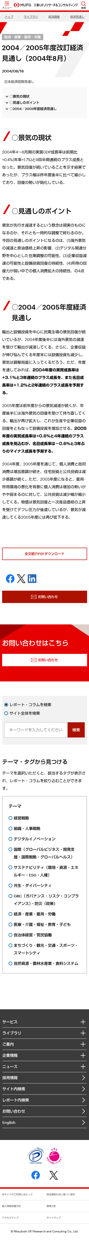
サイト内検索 (13, 1089)
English (8, 1122)
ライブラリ (31, 16)
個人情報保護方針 (11, 1206)
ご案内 (8, 1044)
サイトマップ (54, 1217)
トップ (9, 16)
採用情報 (10, 1077)
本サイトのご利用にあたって (17, 1194)
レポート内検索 (15, 1100)
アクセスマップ (10, 1217)
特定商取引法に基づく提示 (61, 1194)
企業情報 (10, 1055)
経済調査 (54, 16)
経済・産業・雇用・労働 (22, 37)
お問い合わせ (13, 1111)
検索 (76, 730)
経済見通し (77, 16)
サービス (10, 1022)
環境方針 (51, 1206)
